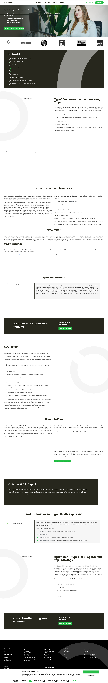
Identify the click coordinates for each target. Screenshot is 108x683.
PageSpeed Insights (43, 534)
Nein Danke (91, 679)
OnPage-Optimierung (21, 489)
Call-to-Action (10, 239)
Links (69, 492)
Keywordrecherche (61, 591)
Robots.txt (68, 204)
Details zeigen (74, 680)
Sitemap (72, 201)
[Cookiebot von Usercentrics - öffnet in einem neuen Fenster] (15, 681)
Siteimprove (41, 537)
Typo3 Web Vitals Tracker (44, 531)
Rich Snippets (83, 540)
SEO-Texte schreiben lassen (33, 365)
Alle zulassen (91, 671)
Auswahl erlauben (90, 675)
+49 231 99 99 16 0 (89, 2)
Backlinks (78, 492)
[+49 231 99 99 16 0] (83, 2)
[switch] (43, 681)
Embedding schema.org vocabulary (46, 540)
